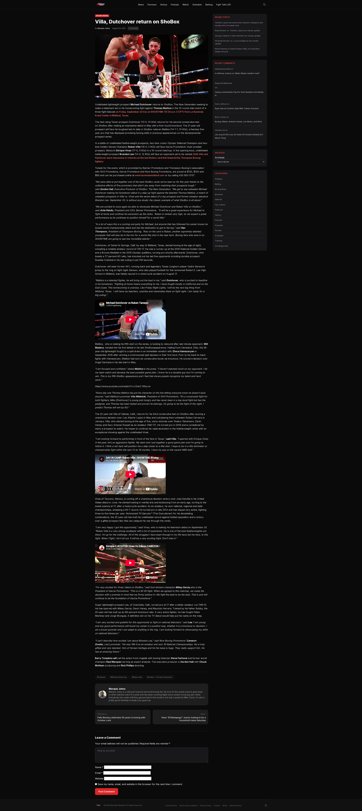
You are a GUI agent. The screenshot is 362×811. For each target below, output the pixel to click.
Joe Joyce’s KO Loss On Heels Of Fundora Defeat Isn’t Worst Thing (239, 136)
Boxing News (102, 16)
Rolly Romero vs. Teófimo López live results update (237, 30)
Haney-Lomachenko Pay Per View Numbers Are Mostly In (239, 93)
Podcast (218, 220)
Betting (218, 184)
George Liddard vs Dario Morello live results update (237, 36)
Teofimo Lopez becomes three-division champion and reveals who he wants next (239, 24)
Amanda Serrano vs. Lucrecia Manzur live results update (236, 42)
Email (99, 772)
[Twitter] (266, 805)
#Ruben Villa (137, 677)
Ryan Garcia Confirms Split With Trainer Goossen (237, 108)
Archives (219, 157)
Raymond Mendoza (223, 83)
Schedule (219, 235)
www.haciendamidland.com (149, 175)
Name (99, 767)
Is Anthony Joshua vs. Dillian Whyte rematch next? (237, 73)
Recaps (218, 230)
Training (218, 241)
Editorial (218, 199)
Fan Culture (220, 205)
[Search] (264, 4)
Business (219, 194)
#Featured (101, 677)
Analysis (218, 179)
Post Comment (106, 791)
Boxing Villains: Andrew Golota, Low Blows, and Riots (238, 121)
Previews (219, 225)
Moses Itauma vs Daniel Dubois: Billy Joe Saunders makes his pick (237, 50)
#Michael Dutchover (118, 677)
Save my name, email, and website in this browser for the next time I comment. (140, 784)
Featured (219, 210)
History (218, 215)
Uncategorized (221, 246)
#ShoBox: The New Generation (160, 677)
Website (99, 778)
